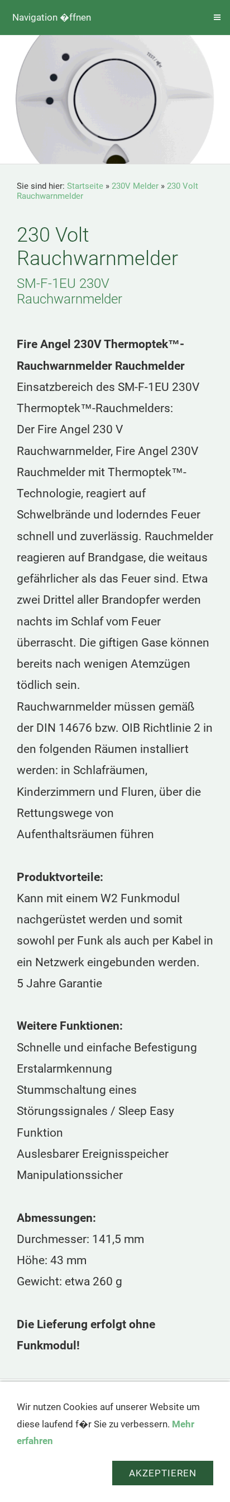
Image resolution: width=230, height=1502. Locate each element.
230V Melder (135, 186)
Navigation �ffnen (51, 17)
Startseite (85, 186)
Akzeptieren (163, 1473)
